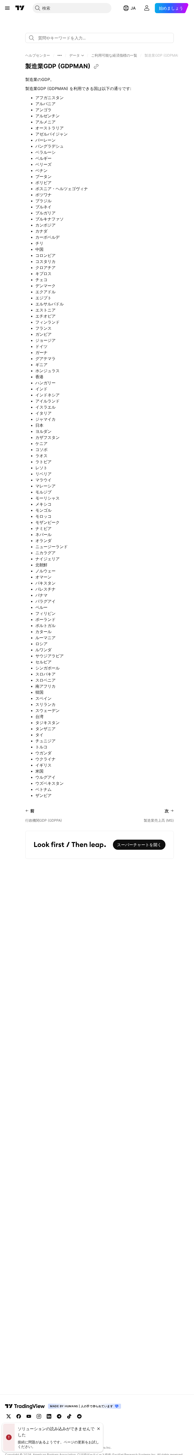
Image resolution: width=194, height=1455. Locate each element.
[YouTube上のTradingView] (28, 1416)
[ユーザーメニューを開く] (147, 8)
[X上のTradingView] (8, 1416)
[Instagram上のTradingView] (38, 1416)
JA (133, 8)
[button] (37, 55)
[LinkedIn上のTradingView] (49, 1416)
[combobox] (99, 38)
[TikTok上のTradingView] (69, 1416)
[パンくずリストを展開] (59, 55)
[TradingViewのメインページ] (20, 8)
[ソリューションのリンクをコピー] (96, 66)
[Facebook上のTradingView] (18, 1416)
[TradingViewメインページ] (25, 1406)
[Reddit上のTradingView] (79, 1416)
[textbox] (101, 38)
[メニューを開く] (7, 8)
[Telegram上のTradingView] (59, 1416)
